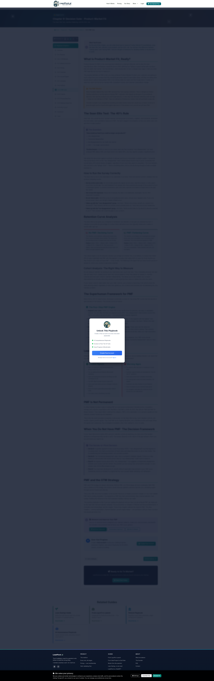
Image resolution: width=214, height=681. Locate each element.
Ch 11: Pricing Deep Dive (63, 98)
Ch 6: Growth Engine (62, 76)
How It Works (110, 3)
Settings (136, 675)
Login (142, 3)
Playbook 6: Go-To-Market (76, 30)
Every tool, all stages (86, 660)
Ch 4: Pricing (59, 68)
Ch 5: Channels (60, 72)
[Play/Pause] (65, 39)
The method (83, 657)
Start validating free (85, 666)
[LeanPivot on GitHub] (58, 666)
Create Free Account (107, 353)
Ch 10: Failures (60, 94)
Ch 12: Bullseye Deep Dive (63, 103)
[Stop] (68, 39)
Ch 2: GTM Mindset (61, 59)
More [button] (134, 3)
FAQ (137, 663)
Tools (57, 116)
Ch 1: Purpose (60, 54)
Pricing (119, 3)
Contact (138, 666)
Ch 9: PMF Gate (61, 90)
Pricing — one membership (88, 663)
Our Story (127, 3)
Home (57, 30)
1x (73, 38)
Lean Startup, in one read (115, 666)
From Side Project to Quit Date (116, 660)
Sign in (114, 357)
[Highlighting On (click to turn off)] (70, 39)
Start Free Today (121, 580)
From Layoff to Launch (114, 657)
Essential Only (146, 675)
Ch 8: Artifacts (60, 85)
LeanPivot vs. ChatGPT (114, 669)
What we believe (140, 657)
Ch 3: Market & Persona (62, 63)
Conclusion (59, 112)
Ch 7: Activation (60, 81)
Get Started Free (155, 3)
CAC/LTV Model (133, 529)
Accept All (157, 675)
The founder (139, 660)
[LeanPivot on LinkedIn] (54, 666)
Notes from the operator (115, 663)
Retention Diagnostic (99, 529)
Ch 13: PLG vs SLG (61, 107)
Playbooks (64, 30)
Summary (59, 50)
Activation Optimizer (117, 529)
